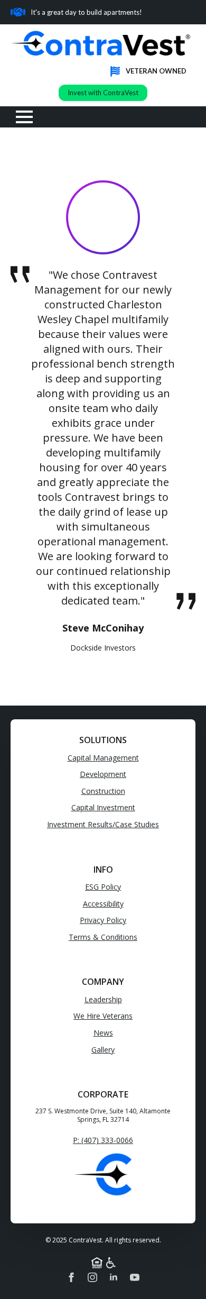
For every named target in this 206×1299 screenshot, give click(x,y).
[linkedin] (114, 1277)
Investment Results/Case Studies (103, 824)
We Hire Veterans (103, 1016)
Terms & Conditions (103, 937)
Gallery (103, 1050)
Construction (103, 791)
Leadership (103, 999)
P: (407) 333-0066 (103, 1140)
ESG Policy (103, 887)
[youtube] (135, 1277)
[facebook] (71, 1277)
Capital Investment (103, 807)
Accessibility (103, 904)
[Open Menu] (24, 116)
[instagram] (92, 1277)
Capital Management (103, 758)
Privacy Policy (103, 920)
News (103, 1033)
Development (103, 774)
